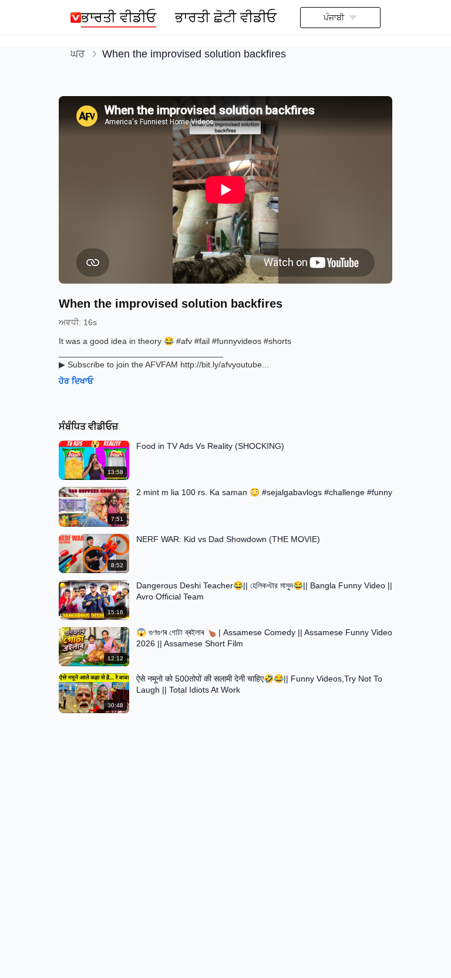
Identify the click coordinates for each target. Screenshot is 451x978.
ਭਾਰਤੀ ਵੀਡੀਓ (118, 17)
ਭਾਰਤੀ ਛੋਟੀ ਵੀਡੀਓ (226, 17)
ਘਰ (77, 54)
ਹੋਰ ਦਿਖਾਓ (76, 381)
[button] (340, 17)
